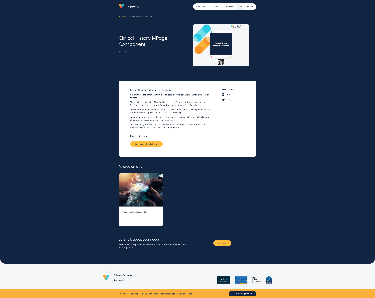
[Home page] (130, 6)
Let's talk (250, 7)
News (240, 7)
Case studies (229, 7)
